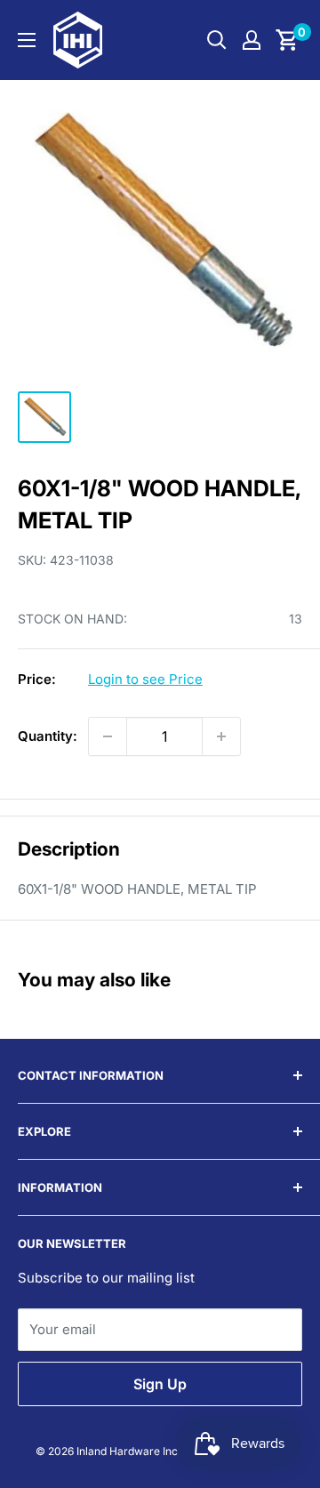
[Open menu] (27, 40)
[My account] (251, 40)
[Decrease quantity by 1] (107, 736)
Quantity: (47, 736)
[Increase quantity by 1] (221, 736)
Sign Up (160, 1384)
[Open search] (217, 40)
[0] (287, 40)
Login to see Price (145, 679)
